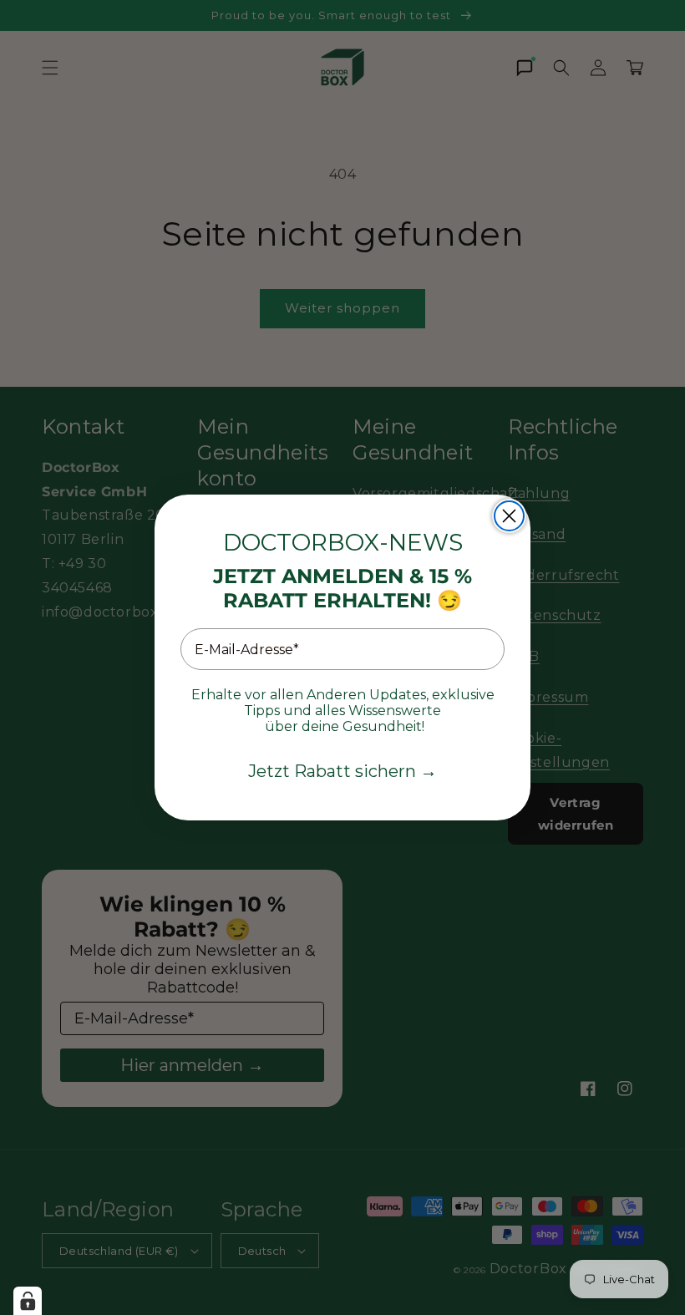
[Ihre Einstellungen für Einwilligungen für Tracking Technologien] (27, 1301)
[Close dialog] (509, 516)
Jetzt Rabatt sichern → (342, 771)
